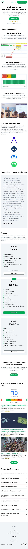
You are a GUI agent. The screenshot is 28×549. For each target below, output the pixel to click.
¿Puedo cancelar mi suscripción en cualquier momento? (12, 496)
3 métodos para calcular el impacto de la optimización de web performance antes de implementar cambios (13, 431)
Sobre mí (14, 538)
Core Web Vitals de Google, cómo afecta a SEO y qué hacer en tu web (14, 406)
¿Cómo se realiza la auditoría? (9, 486)
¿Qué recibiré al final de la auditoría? (10, 482)
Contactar (14, 273)
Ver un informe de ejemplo (14, 270)
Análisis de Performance (14, 533)
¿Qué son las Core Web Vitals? (9, 505)
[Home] (2, 2)
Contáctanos (22, 2)
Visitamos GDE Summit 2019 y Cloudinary (12, 453)
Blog (14, 528)
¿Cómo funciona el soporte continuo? (11, 491)
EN (15, 2)
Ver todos (14, 462)
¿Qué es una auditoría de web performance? (12, 474)
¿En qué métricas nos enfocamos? (10, 501)
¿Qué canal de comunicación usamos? (11, 509)
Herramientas (14, 531)
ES (12, 2)
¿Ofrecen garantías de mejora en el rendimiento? (10, 514)
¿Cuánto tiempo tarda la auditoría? (10, 478)
